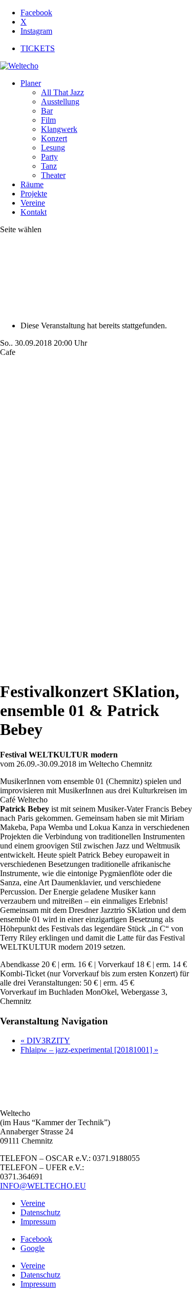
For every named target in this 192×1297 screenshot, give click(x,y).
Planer (30, 83)
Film (48, 120)
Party (49, 156)
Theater (53, 175)
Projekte (33, 193)
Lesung (53, 147)
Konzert (54, 138)
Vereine (32, 202)
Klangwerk (59, 129)
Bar (47, 110)
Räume (32, 184)
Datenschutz (40, 1212)
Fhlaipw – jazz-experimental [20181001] (89, 1049)
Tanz (49, 166)
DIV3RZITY (45, 1040)
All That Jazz (62, 92)
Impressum (38, 1221)
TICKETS (37, 48)
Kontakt (33, 212)
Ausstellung (60, 101)
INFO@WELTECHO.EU (43, 1185)
